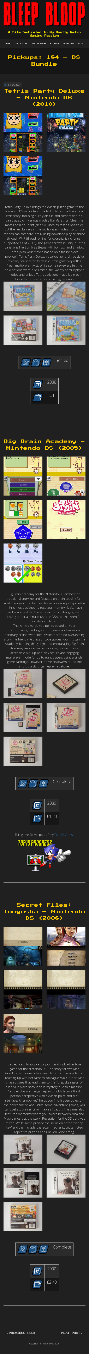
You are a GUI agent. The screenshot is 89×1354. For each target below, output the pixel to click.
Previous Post (22, 1333)
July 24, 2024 (13, 84)
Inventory (68, 43)
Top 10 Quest (38, 43)
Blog (80, 43)
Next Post (70, 1333)
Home (8, 43)
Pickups (54, 43)
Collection (21, 43)
